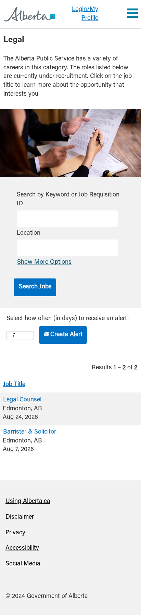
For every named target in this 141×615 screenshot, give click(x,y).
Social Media (22, 564)
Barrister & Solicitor (29, 432)
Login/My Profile (85, 14)
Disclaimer (19, 517)
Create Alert (65, 335)
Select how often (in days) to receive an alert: (68, 319)
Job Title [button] (14, 385)
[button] (121, 14)
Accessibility (22, 548)
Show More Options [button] (44, 262)
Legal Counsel (22, 400)
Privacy (15, 533)
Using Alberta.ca (27, 501)
